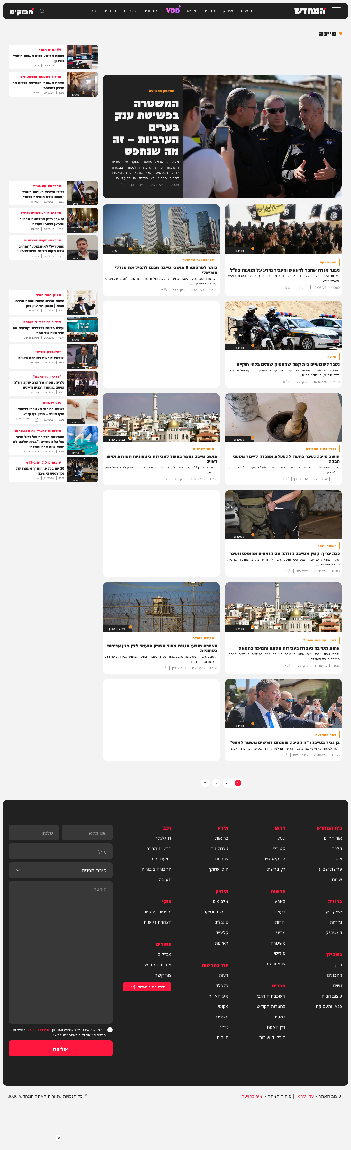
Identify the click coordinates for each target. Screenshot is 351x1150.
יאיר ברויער (252, 1096)
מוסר (337, 858)
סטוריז (279, 848)
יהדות (280, 922)
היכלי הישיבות (272, 1037)
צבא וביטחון (274, 963)
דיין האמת (276, 1027)
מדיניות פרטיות (157, 911)
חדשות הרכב (158, 848)
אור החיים (333, 837)
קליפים (221, 932)
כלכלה (221, 985)
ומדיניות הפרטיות (38, 1029)
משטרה (278, 942)
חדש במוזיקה (215, 911)
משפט (222, 1016)
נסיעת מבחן (160, 858)
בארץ (280, 901)
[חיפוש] (42, 11)
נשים (337, 985)
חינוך (337, 964)
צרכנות (221, 858)
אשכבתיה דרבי (271, 995)
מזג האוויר (218, 995)
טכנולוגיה (219, 848)
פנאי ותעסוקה (329, 1006)
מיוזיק (228, 10)
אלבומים (220, 901)
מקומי (223, 1006)
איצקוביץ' (333, 911)
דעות (223, 975)
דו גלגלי (163, 837)
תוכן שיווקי (218, 869)
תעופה (165, 879)
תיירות (222, 1037)
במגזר (279, 1016)
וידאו (191, 10)
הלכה (336, 848)
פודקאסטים (274, 858)
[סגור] (58, 1138)
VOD (173, 9)
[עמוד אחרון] (205, 783)
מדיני (280, 932)
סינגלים (221, 922)
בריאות (221, 837)
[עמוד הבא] (216, 783)
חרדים (209, 10)
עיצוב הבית (331, 995)
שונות (337, 879)
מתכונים (151, 10)
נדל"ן (223, 1027)
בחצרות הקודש (271, 1006)
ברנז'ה (109, 10)
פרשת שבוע (330, 869)
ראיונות (221, 942)
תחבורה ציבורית (156, 869)
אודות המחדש (158, 964)
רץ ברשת (276, 869)
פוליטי (279, 953)
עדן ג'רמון (304, 1096)
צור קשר (163, 975)
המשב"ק (334, 932)
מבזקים (164, 954)
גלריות (130, 10)
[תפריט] (335, 11)
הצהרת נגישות (157, 922)
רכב (92, 10)
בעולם (279, 911)
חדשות (247, 10)
